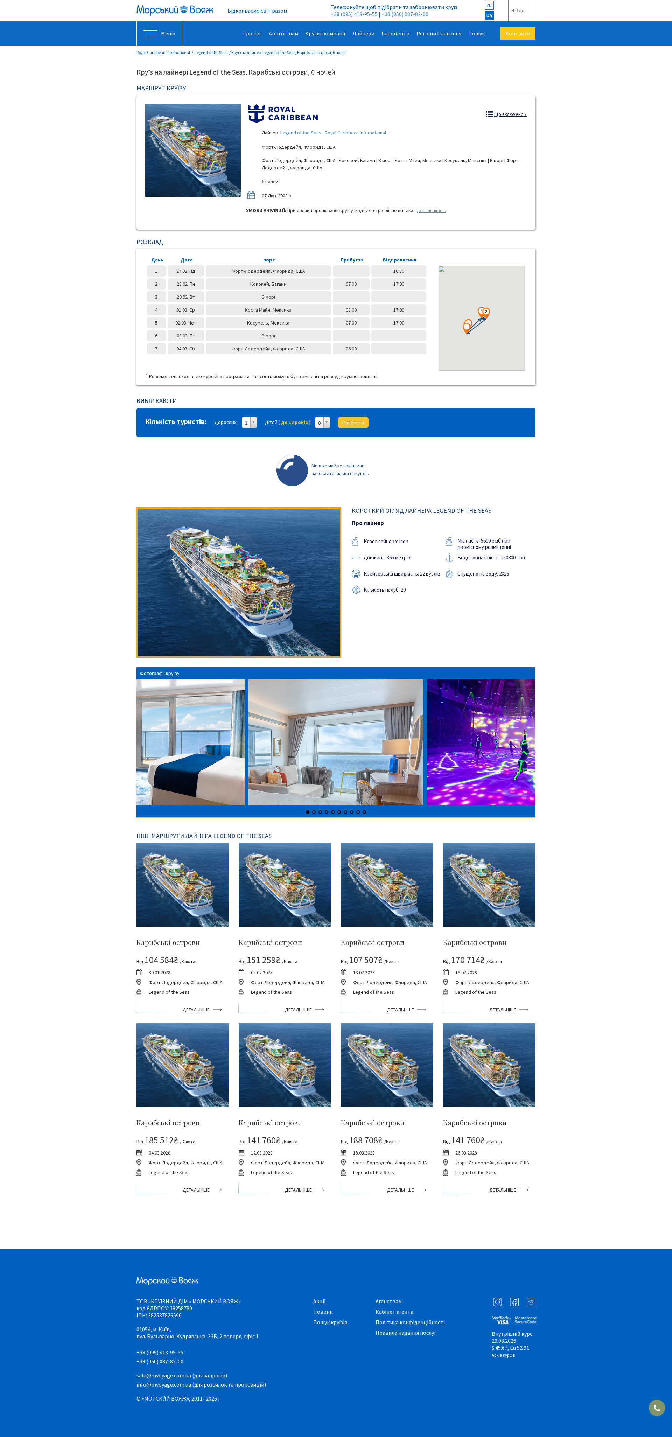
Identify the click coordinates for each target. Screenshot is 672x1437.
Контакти (517, 33)
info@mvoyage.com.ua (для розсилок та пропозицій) (201, 1384)
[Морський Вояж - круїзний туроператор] (175, 10)
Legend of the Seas (210, 52)
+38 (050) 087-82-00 (405, 14)
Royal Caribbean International (163, 52)
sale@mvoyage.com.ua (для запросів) (181, 1375)
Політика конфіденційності (410, 1322)
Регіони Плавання (438, 33)
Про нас (252, 33)
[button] (466, 328)
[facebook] (514, 1302)
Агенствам (389, 1301)
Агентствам (283, 33)
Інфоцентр (396, 33)
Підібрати (353, 422)
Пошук (476, 33)
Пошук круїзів (330, 1322)
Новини (323, 1311)
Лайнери (363, 33)
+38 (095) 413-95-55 (354, 14)
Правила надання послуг (406, 1332)
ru (489, 4)
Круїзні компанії (325, 33)
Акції (319, 1301)
